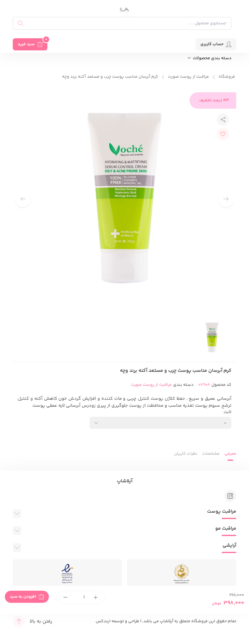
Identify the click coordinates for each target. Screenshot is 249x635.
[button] (23, 199)
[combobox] (160, 423)
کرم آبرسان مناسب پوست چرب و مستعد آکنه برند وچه (110, 77)
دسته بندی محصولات (211, 58)
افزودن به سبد (23, 596)
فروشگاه (227, 77)
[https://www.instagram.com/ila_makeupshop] (230, 496)
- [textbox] (225, 423)
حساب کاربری (211, 44)
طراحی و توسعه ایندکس (117, 621)
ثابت (227, 412)
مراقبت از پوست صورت (188, 77)
